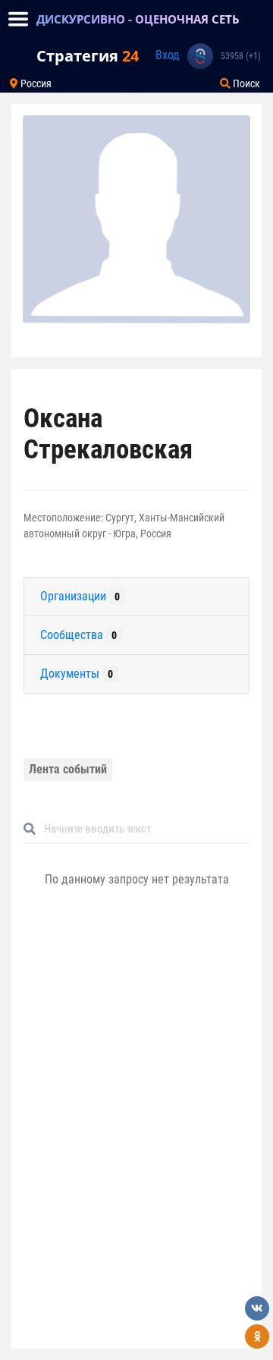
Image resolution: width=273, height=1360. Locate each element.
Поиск (245, 83)
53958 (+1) (241, 56)
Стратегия (87, 56)
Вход (167, 55)
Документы (76, 673)
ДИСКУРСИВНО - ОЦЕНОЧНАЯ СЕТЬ (138, 19)
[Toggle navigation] (18, 19)
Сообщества (78, 635)
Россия (35, 83)
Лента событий (68, 769)
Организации (80, 596)
